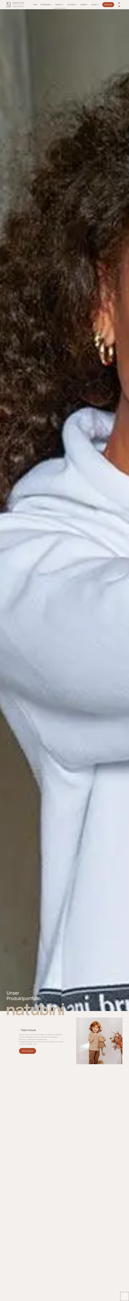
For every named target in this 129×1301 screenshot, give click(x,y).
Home (35, 4)
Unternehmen (45, 4)
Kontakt (94, 4)
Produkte (58, 4)
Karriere (83, 4)
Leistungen (71, 4)
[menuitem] (119, 3)
